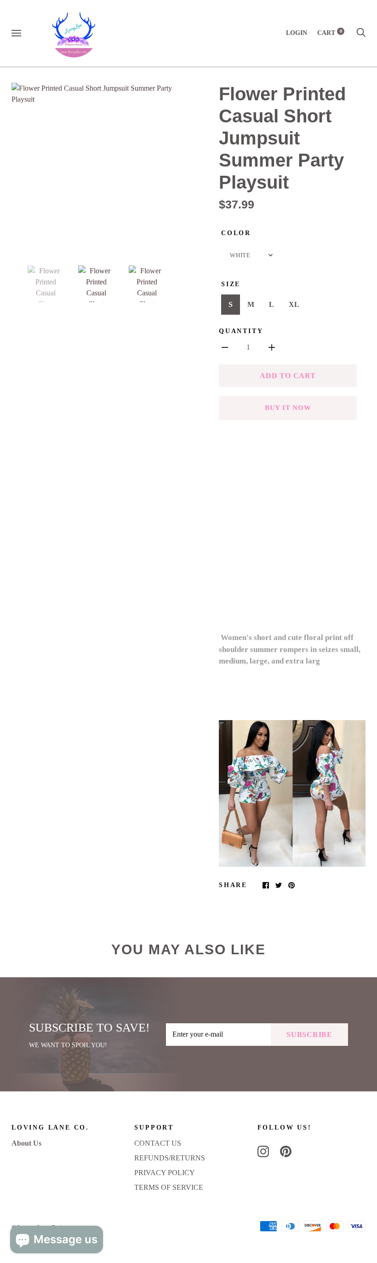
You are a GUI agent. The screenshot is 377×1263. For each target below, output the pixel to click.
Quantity (241, 331)
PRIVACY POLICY (164, 1172)
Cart (329, 32)
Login (296, 32)
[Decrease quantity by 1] (225, 346)
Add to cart (287, 376)
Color (236, 233)
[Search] (361, 32)
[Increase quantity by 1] (272, 346)
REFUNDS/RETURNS (169, 1158)
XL (294, 304)
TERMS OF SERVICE (168, 1187)
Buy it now (288, 407)
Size (230, 284)
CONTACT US (157, 1143)
